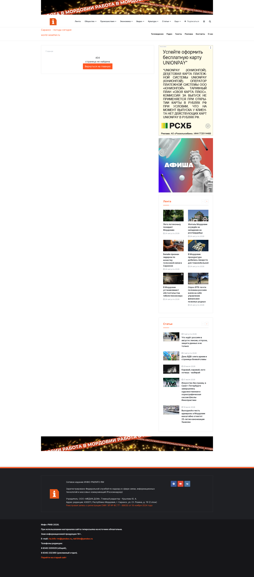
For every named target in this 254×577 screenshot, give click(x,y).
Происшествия (107, 21)
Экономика (125, 21)
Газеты (178, 34)
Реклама (189, 34)
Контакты (200, 34)
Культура (152, 21)
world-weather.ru (50, 34)
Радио (169, 34)
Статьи (165, 21)
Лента (78, 21)
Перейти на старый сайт (53, 557)
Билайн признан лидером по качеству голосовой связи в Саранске (172, 260)
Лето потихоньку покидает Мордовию (172, 227)
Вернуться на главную (98, 66)
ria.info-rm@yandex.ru (60, 538)
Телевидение (157, 34)
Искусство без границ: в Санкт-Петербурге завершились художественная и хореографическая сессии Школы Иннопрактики (194, 391)
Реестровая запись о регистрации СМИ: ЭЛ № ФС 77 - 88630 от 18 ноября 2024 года (109, 505)
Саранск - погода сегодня (56, 29)
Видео (139, 21)
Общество (90, 21)
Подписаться (193, 21)
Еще (177, 21)
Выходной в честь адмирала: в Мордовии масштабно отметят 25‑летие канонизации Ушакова (193, 416)
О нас (210, 34)
